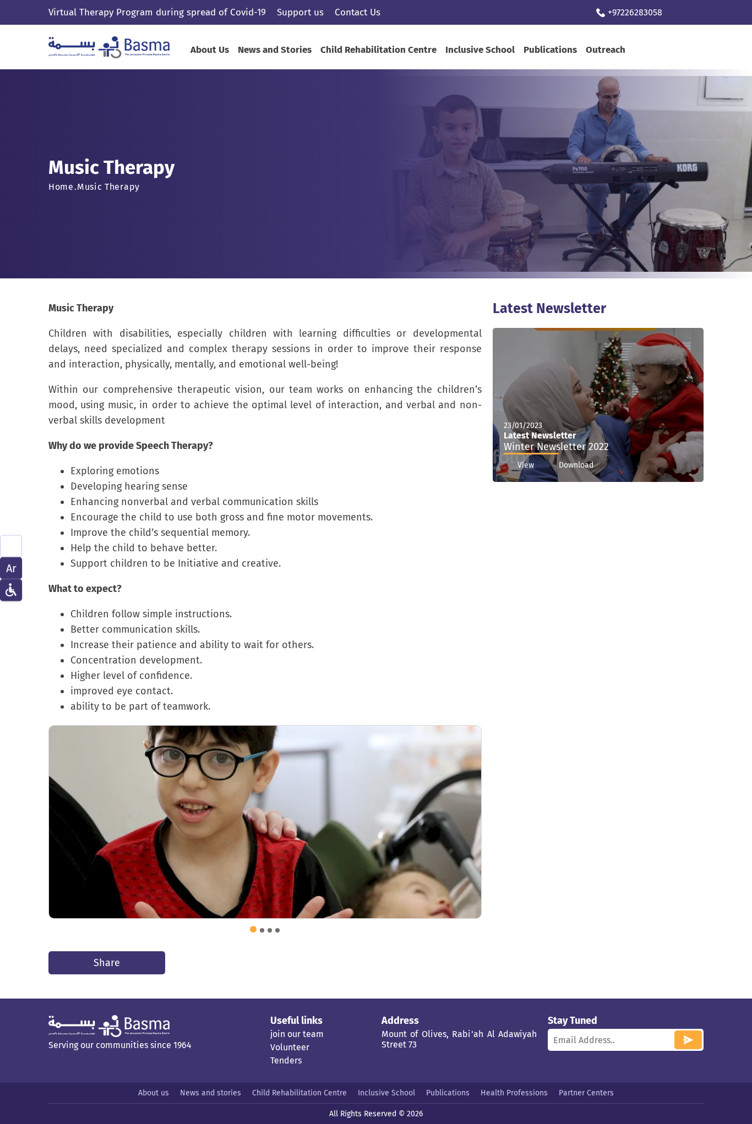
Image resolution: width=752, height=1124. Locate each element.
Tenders (286, 1060)
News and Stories (275, 50)
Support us (300, 12)
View (525, 465)
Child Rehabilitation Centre (378, 50)
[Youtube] (697, 12)
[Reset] (11, 590)
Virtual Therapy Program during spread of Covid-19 (157, 12)
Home (61, 187)
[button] (253, 929)
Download (576, 465)
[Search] (11, 546)
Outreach (605, 50)
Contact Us (357, 12)
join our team (297, 1034)
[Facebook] (677, 12)
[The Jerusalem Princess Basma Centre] (120, 47)
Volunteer (289, 1047)
